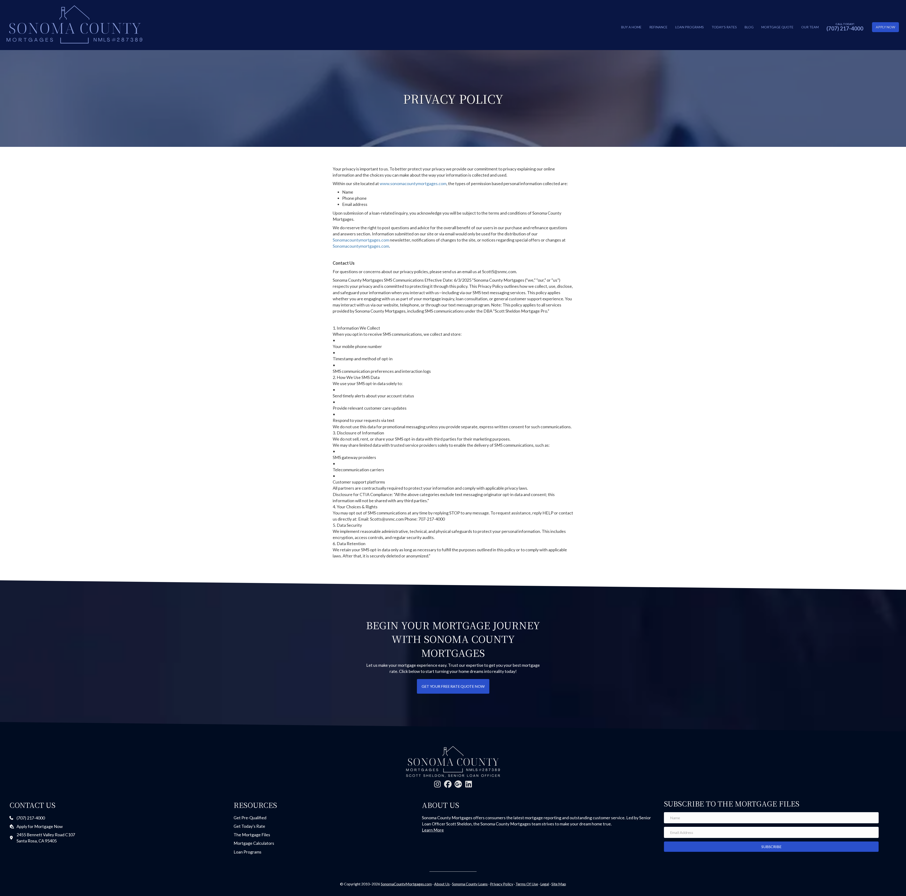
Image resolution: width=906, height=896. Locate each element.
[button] (437, 784)
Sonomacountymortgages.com (361, 239)
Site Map (558, 884)
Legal (544, 884)
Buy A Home (631, 27)
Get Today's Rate (249, 826)
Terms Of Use (527, 884)
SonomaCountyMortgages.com (406, 884)
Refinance (658, 27)
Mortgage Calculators (254, 843)
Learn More (433, 829)
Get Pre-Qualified (250, 817)
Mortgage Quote (777, 27)
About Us (442, 884)
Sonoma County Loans (470, 884)
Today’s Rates (724, 27)
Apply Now (885, 27)
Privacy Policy (501, 884)
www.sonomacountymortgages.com (413, 183)
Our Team (810, 27)
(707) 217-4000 (844, 28)
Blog (749, 27)
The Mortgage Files (252, 834)
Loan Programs (689, 27)
